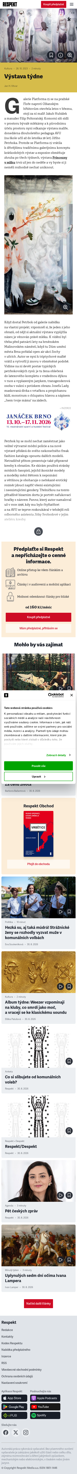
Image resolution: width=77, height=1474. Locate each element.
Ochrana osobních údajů (17, 1376)
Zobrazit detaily (56, 754)
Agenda (9, 1205)
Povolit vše (38, 765)
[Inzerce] (38, 421)
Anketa (9, 1071)
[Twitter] (15, 1436)
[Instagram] (25, 1436)
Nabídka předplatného (15, 1350)
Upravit (36, 776)
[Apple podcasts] (45, 1398)
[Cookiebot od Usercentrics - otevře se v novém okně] (48, 695)
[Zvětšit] (38, 36)
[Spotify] (45, 1415)
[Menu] (71, 4)
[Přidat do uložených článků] (69, 688)
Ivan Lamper (11, 1287)
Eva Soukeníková (14, 944)
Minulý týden (12, 1270)
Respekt (9, 1088)
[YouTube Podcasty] (45, 1406)
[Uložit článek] (51, 55)
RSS (4, 1363)
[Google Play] (14, 1406)
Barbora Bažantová (15, 791)
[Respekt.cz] (10, 4)
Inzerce (6, 1356)
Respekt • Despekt (14, 1141)
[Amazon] (14, 1415)
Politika (9, 922)
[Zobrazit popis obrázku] (60, 55)
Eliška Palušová (13, 1019)
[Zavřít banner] (71, 695)
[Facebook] (5, 1436)
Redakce (7, 1330)
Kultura (8, 68)
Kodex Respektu (11, 1343)
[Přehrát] (60, 688)
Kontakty (7, 1337)
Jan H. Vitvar (11, 86)
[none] (70, 55)
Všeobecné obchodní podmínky (21, 1370)
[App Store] (14, 1398)
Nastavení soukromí (14, 1383)
